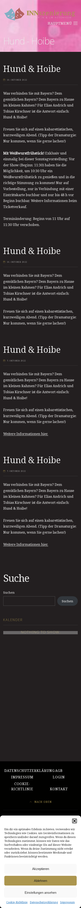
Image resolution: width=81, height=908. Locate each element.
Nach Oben (42, 801)
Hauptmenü (60, 23)
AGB (59, 770)
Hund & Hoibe (32, 69)
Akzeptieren (40, 869)
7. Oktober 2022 (16, 360)
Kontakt (59, 789)
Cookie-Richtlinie (17, 902)
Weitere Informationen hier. (25, 433)
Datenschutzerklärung (44, 902)
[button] (74, 821)
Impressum (67, 902)
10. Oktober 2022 (17, 80)
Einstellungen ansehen (40, 892)
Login (59, 777)
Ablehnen (40, 881)
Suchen (9, 592)
